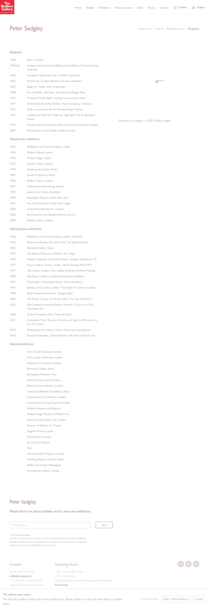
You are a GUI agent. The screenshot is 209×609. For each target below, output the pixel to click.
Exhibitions (104, 7)
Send (104, 525)
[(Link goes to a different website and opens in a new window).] (181, 564)
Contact (164, 7)
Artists (90, 7)
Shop (140, 7)
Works (159, 28)
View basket (193, 8)
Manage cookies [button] (149, 599)
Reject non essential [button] (176, 599)
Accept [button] (199, 599)
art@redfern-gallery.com (21, 576)
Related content (175, 28)
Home (78, 7)
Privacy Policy (61, 585)
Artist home (145, 28)
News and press (124, 7)
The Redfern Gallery (7, 7)
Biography (193, 28)
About (151, 7)
